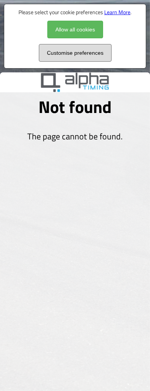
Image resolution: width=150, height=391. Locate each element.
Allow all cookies (75, 29)
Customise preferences (75, 53)
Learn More (117, 12)
